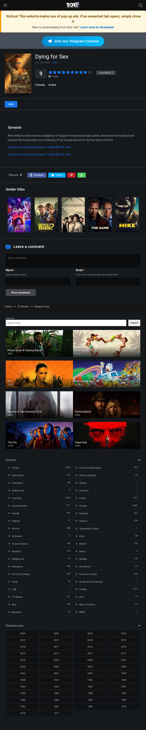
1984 (90, 699)
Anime (82, 483)
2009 (56, 660)
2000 (90, 673)
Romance (17, 566)
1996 (90, 680)
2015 (123, 646)
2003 (123, 666)
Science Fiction (88, 574)
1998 (22, 680)
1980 (90, 706)
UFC (81, 597)
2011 (123, 653)
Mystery (16, 551)
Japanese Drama (88, 528)
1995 (123, 680)
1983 (123, 699)
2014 (22, 653)
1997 (56, 680)
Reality (83, 559)
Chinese (84, 490)
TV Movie (17, 597)
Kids (81, 536)
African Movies (87, 475)
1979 (123, 706)
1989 (56, 693)
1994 (22, 686)
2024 (90, 633)
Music (82, 543)
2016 (90, 646)
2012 (90, 653)
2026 (22, 633)
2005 (56, 666)
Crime (82, 498)
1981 (56, 706)
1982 (22, 706)
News (82, 551)
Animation (17, 483)
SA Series (84, 566)
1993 (56, 686)
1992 (90, 686)
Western (16, 612)
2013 (56, 653)
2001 (56, 673)
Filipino (16, 521)
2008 (90, 660)
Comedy (40, 85)
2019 (123, 640)
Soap (15, 581)
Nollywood (18, 559)
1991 (123, 686)
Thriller (83, 589)
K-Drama (17, 536)
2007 (123, 660)
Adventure (18, 475)
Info (11, 104)
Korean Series (20, 543)
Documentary (19, 505)
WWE (82, 612)
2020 (90, 640)
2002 (22, 673)
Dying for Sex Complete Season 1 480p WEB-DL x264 (39, 147)
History (83, 521)
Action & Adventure (90, 467)
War (14, 604)
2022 (22, 640)
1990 (22, 693)
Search (10, 318)
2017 (56, 646)
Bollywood (18, 490)
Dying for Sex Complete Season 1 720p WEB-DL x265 (39, 154)
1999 (123, 673)
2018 (22, 646)
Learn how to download (97, 27)
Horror (16, 528)
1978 (22, 713)
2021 (56, 640)
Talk (14, 589)
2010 (22, 660)
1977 (56, 713)
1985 (56, 699)
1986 (22, 699)
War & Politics (87, 604)
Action (15, 467)
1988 (90, 693)
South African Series (91, 581)
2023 (123, 633)
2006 (22, 666)
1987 (123, 693)
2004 (90, 666)
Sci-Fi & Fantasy (21, 574)
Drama (52, 85)
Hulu (54, 62)
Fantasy (83, 513)
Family (15, 513)
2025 (56, 633)
